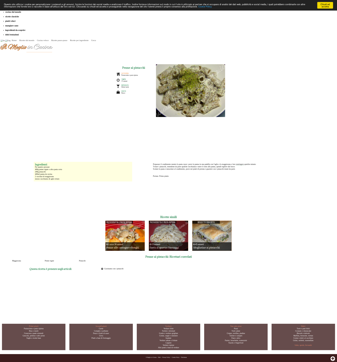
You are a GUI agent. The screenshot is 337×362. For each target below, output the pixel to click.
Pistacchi (82, 261)
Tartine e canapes (235, 336)
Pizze (236, 329)
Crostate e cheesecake (303, 331)
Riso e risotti (33, 331)
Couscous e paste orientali (33, 333)
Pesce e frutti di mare (101, 333)
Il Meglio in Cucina (151, 357)
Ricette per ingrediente (79, 40)
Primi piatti (33, 326)
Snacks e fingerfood (235, 343)
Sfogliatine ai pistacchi (206, 247)
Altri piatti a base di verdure (168, 348)
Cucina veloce (43, 40)
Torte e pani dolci (303, 329)
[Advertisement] (168, 138)
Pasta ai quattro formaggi (164, 247)
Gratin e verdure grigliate (168, 333)
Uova (101, 336)
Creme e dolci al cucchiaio (303, 338)
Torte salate (236, 331)
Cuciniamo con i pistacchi (113, 269)
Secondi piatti (101, 326)
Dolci (303, 326)
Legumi (168, 343)
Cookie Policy (205, 6)
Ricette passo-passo (59, 40)
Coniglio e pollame (101, 331)
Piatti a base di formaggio (101, 338)
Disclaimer (184, 357)
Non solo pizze (236, 326)
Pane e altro (235, 338)
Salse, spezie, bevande (303, 345)
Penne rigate (49, 261)
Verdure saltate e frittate (168, 340)
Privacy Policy (166, 357)
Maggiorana (16, 261)
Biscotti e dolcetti (303, 333)
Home (14, 40)
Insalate (168, 338)
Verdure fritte (168, 329)
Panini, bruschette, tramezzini (236, 340)
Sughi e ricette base (33, 338)
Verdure (168, 326)
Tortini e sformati (168, 331)
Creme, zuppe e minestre (168, 336)
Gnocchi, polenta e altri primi (34, 336)
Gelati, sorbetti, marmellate (303, 340)
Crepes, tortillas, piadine (236, 333)
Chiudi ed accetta (325, 5)
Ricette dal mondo (26, 40)
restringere (240, 164)
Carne (101, 329)
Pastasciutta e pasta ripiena (34, 329)
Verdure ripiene (168, 345)
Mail (159, 357)
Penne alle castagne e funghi (122, 247)
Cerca (93, 40)
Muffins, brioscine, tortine (303, 336)
